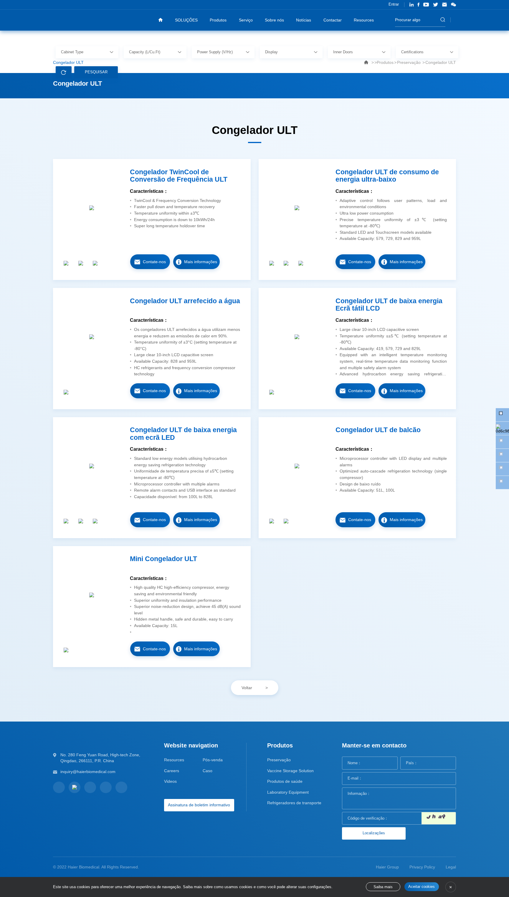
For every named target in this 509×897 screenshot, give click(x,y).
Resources (364, 20)
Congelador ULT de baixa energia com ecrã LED (183, 433)
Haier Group (387, 867)
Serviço (246, 20)
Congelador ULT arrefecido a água (185, 301)
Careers (171, 770)
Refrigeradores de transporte (294, 802)
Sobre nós (274, 20)
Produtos (218, 20)
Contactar (332, 20)
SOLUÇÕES (186, 20)
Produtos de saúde (285, 781)
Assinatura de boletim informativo (199, 805)
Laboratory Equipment (288, 792)
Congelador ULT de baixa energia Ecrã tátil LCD (389, 304)
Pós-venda (213, 759)
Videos (170, 781)
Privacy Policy (422, 867)
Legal (451, 867)
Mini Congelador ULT (163, 559)
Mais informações (200, 261)
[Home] (160, 20)
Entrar (394, 4)
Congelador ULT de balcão (378, 430)
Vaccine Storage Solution (290, 770)
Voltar (247, 687)
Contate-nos (154, 261)
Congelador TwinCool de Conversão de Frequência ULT (178, 175)
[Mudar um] (439, 818)
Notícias (303, 20)
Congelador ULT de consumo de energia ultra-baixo (387, 175)
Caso (207, 770)
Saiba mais (383, 887)
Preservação (279, 759)
